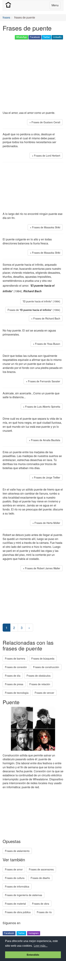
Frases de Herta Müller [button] (47, 523)
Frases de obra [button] (40, 903)
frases (6, 17)
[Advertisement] (33, 75)
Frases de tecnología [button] (17, 692)
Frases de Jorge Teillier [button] (47, 477)
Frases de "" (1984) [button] (34, 310)
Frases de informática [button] (17, 886)
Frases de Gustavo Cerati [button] (46, 122)
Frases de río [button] (44, 912)
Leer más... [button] (41, 945)
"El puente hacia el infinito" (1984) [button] (41, 301)
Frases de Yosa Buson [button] (47, 343)
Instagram (34, 933)
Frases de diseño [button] (40, 878)
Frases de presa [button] (14, 684)
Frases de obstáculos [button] (39, 675)
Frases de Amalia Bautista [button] (45, 440)
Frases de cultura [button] (14, 878)
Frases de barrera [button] (15, 658)
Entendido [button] (33, 954)
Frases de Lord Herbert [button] (47, 155)
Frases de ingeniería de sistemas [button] (23, 895)
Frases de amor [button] (14, 869)
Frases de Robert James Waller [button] (42, 568)
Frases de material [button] (15, 903)
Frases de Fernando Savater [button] (44, 381)
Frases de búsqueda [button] (42, 658)
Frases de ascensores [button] (41, 869)
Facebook (35, 37)
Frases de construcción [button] (46, 667)
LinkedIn (57, 37)
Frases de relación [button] (39, 684)
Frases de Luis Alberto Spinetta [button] (42, 406)
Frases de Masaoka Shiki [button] (46, 227)
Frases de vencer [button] (44, 692)
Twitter (46, 37)
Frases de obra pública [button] (18, 912)
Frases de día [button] (12, 675)
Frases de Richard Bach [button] (46, 318)
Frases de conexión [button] (16, 667)
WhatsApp (21, 37)
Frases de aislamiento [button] (17, 851)
